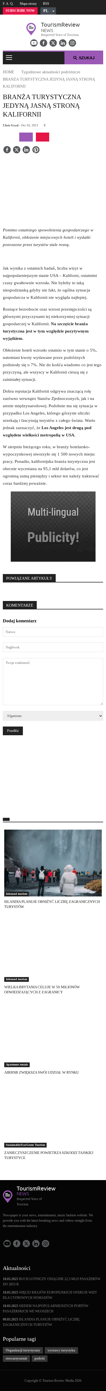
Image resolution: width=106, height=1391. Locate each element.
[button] (48, 11)
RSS (46, 4)
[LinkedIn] (62, 43)
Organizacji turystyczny (23, 1350)
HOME (8, 72)
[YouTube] (34, 43)
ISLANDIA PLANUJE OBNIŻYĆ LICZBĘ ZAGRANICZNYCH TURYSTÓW (41, 1322)
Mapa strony (28, 4)
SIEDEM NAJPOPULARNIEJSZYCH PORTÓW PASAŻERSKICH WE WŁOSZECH (45, 1308)
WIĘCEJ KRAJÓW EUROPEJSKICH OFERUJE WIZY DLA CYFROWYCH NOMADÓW (50, 1295)
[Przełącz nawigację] (9, 58)
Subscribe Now (20, 11)
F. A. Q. (8, 4)
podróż (39, 1358)
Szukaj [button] (87, 58)
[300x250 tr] (53, 527)
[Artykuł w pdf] (42, 137)
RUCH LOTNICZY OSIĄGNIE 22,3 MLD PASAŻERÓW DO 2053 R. (51, 1281)
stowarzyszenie (16, 1358)
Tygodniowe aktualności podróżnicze (50, 72)
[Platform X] (53, 43)
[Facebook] (43, 43)
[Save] (36, 150)
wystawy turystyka (61, 1350)
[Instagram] (72, 43)
